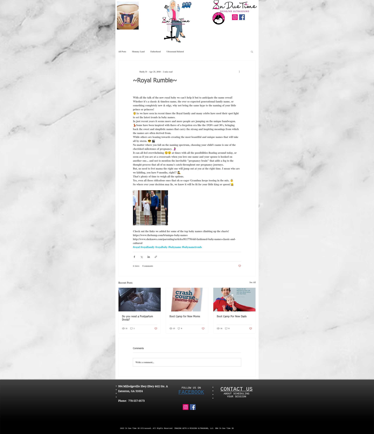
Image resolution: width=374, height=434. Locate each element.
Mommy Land (138, 51)
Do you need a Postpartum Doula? (137, 318)
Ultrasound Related (175, 51)
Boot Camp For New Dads (232, 316)
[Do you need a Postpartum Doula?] (139, 299)
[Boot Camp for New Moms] (187, 299)
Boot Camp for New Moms (184, 316)
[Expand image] (150, 207)
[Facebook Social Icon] (242, 17)
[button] (252, 51)
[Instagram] (235, 17)
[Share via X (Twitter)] (141, 256)
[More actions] (239, 71)
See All (253, 282)
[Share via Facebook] (134, 256)
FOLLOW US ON (191, 387)
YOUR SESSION (236, 396)
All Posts (122, 51)
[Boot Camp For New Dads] (234, 299)
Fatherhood (155, 51)
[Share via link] (155, 256)
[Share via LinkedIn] (148, 256)
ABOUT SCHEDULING (236, 393)
